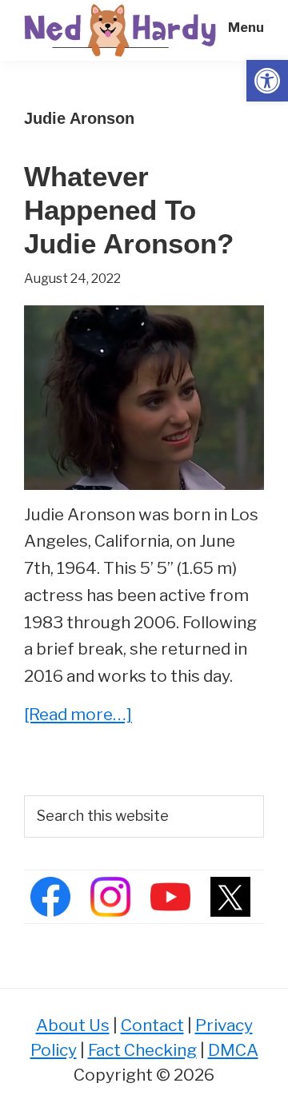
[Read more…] (78, 715)
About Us (73, 1025)
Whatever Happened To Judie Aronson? (129, 210)
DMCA (233, 1050)
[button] (267, 81)
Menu (246, 27)
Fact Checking (142, 1050)
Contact (152, 1025)
